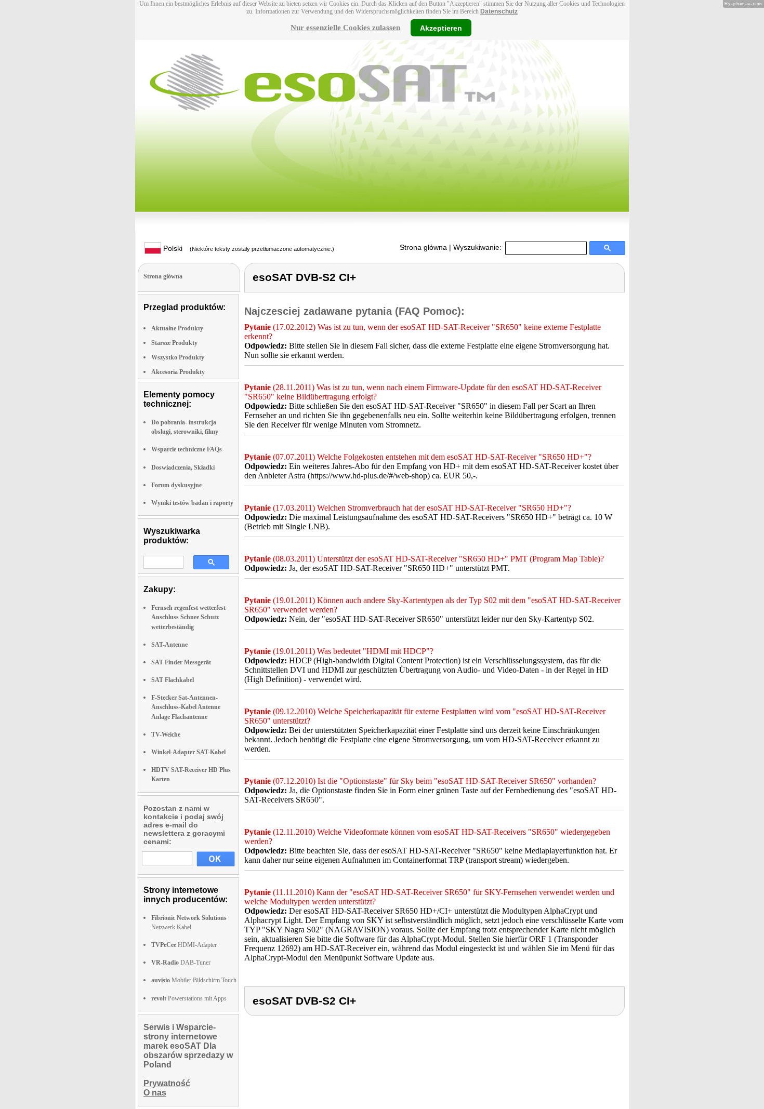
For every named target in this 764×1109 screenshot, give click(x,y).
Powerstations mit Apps (189, 998)
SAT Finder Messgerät (181, 662)
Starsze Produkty (174, 342)
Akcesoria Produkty (178, 372)
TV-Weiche (165, 734)
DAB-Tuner (180, 962)
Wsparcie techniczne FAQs (186, 449)
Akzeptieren (441, 27)
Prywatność (166, 1083)
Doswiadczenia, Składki (183, 467)
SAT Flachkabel (172, 680)
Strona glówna (423, 247)
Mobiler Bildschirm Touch (193, 980)
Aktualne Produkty (177, 328)
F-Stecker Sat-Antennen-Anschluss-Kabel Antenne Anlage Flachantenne (185, 707)
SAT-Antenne (169, 644)
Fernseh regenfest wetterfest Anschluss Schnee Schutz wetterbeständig (188, 617)
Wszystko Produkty (177, 357)
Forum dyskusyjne (176, 485)
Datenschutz (499, 11)
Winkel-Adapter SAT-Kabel (188, 752)
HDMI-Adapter (184, 944)
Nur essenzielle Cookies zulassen (345, 27)
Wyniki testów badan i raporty (192, 502)
